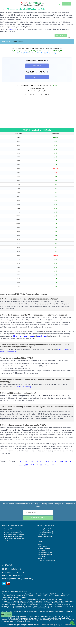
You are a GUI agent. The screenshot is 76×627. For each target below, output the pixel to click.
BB (41, 465)
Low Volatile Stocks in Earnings (14, 538)
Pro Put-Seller (42, 535)
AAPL (32, 461)
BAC (26, 461)
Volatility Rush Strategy (45, 529)
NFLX (54, 461)
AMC (32, 465)
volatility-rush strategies (8, 352)
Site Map (6, 540)
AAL (20, 465)
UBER (26, 465)
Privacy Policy (42, 547)
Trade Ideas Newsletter (45, 537)
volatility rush (42, 336)
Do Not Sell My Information (46, 560)
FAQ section (12, 29)
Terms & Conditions (44, 549)
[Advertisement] (37, 111)
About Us (41, 545)
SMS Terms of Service (45, 552)
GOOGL (46, 461)
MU (71, 461)
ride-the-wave (17, 336)
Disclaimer (41, 556)
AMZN (39, 461)
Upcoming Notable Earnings (13, 533)
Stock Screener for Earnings (12, 531)
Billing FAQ (41, 558)
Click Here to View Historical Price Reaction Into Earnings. (37, 53)
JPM (20, 461)
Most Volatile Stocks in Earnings (14, 537)
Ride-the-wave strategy (24, 387)
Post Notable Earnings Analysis (14, 535)
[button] (6, 4)
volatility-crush (28, 336)
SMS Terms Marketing (45, 554)
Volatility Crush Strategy (46, 531)
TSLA (46, 465)
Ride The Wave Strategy (46, 533)
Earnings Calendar (10, 529)
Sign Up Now (66, 4)
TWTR (60, 461)
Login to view (37, 65)
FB (66, 461)
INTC (53, 465)
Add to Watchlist (61, 35)
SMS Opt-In (41, 550)
